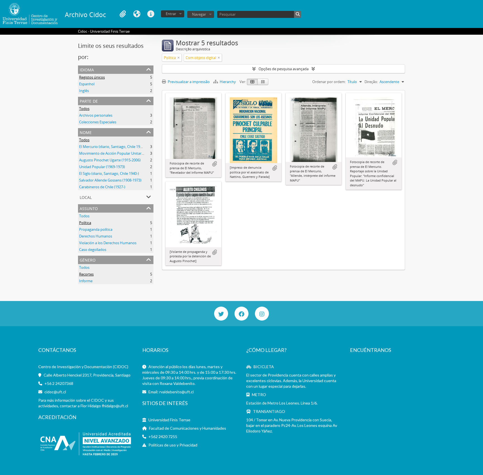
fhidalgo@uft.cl (115, 405)
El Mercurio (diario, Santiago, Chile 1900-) (112, 146)
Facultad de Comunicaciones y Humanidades (187, 428)
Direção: (371, 81)
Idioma (137, 14)
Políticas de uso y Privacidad (172, 445)
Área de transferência (123, 14)
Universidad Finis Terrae (169, 419)
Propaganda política (95, 229)
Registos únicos (92, 77)
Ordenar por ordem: (329, 81)
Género (88, 259)
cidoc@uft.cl (55, 391)
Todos (84, 108)
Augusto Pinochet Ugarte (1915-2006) (110, 160)
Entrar (171, 13)
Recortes (86, 274)
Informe (86, 280)
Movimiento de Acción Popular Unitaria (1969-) (117, 153)
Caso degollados (92, 249)
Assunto (89, 208)
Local (86, 197)
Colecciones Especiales (97, 121)
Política (85, 222)
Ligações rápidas (151, 14)
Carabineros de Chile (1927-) (102, 186)
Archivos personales (95, 115)
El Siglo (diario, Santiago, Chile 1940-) (109, 173)
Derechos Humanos (95, 236)
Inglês (84, 90)
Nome (86, 132)
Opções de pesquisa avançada (284, 68)
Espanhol (86, 83)
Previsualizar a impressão (188, 81)
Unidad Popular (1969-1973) (102, 166)
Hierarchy (228, 81)
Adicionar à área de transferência (214, 164)
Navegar (199, 14)
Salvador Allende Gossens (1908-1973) (110, 180)
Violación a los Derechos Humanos (107, 242)
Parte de (89, 100)
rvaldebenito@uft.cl (176, 391)
